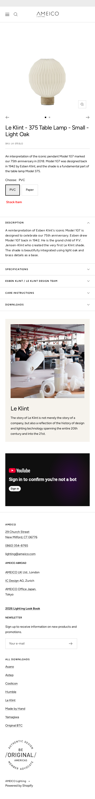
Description (14, 222)
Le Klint (14, 127)
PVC (13, 190)
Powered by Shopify (19, 786)
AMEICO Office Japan (20, 589)
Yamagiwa (12, 717)
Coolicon (11, 683)
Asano (9, 667)
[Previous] (7, 117)
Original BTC (14, 725)
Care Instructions (19, 293)
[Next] (88, 117)
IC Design (12, 581)
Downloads (14, 304)
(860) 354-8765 (16, 545)
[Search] (16, 14)
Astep (9, 675)
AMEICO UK (13, 572)
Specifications (16, 269)
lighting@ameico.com (20, 554)
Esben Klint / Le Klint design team (31, 281)
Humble (10, 692)
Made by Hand (15, 709)
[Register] (71, 643)
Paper (30, 190)
